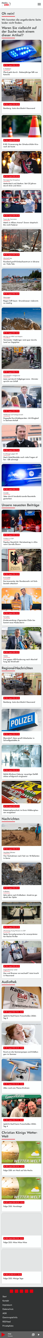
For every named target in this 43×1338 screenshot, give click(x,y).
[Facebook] (16, 1291)
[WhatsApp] (11, 1291)
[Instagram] (21, 1291)
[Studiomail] (26, 1291)
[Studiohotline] (31, 1291)
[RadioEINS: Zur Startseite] (19, 4)
